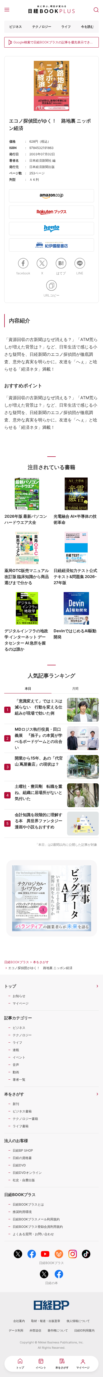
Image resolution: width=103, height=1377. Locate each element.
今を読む (87, 27)
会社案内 (19, 1321)
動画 (16, 1072)
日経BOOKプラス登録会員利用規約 (38, 1227)
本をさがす (41, 962)
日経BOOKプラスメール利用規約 (36, 1219)
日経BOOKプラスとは (28, 1204)
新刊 (16, 1104)
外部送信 (35, 1330)
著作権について (58, 1330)
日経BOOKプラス (16, 962)
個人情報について (78, 1321)
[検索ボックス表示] (96, 9)
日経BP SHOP (23, 1150)
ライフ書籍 (21, 1126)
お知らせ (19, 996)
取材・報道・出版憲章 (45, 1321)
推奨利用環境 (22, 1212)
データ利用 (16, 1330)
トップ (10, 986)
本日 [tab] (28, 688)
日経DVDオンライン (27, 1173)
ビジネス (15, 27)
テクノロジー (41, 27)
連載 (16, 1050)
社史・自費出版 (24, 1180)
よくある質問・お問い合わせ (33, 1234)
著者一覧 (19, 1079)
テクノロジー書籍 (25, 1119)
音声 (16, 1065)
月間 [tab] (75, 688)
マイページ (21, 1003)
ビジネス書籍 (22, 1111)
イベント (19, 1057)
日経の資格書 (22, 1158)
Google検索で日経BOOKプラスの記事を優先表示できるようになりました (53, 42)
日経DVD (19, 1165)
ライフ (66, 27)
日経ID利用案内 (84, 1330)
